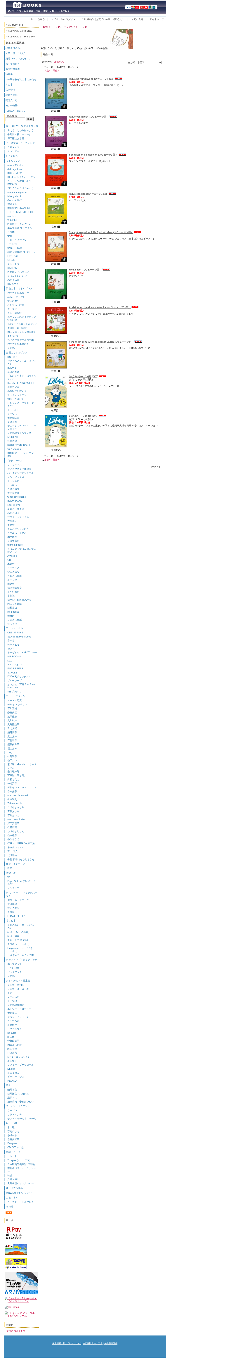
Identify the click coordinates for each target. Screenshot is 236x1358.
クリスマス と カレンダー (21, 143)
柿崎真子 (12, 783)
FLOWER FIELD (16, 916)
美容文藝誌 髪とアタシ (19, 228)
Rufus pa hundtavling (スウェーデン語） (91, 78)
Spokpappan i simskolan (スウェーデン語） (93, 154)
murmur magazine (17, 192)
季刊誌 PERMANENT (18, 208)
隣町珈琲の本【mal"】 (19, 445)
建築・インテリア (15, 863)
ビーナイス (13, 567)
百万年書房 (13, 540)
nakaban (11, 1032)
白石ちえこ (13, 779)
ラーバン (12, 1110)
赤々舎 (11, 640)
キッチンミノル (15, 847)
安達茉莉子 (13, 422)
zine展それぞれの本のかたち (21, 79)
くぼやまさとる (15, 807)
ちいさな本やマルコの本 (20, 340)
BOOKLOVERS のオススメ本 (22, 126)
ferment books (15, 544)
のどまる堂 (13, 280)
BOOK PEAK (14, 500)
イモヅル (12, 414)
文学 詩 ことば (15, 53)
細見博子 (12, 732)
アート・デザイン (15, 696)
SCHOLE (12, 672)
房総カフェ (13, 386)
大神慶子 (12, 912)
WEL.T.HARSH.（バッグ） (20, 1192)
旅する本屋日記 (15, 42)
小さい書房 (13, 591)
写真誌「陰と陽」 (17, 775)
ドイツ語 (12, 1000)
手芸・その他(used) (17, 940)
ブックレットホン (17, 395)
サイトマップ (157, 19)
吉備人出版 (13, 488)
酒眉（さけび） (15, 398)
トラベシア (13, 410)
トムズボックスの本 (18, 528)
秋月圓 (11, 615)
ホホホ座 (12, 536)
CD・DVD (11, 1123)
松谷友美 (12, 827)
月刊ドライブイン (17, 240)
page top (155, 467)
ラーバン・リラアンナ (18, 1106)
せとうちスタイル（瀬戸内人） (21, 362)
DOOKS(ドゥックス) (18, 676)
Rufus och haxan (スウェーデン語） (89, 116)
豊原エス (12, 1097)
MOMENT (12, 437)
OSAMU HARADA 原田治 (21, 843)
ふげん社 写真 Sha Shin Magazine (21, 686)
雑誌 (9, 1175)
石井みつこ (13, 815)
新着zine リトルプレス (18, 58)
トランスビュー (15, 481)
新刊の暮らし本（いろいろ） (20, 927)
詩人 (8, 1085)
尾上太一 (12, 736)
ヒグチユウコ (14, 1029)
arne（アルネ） (16, 165)
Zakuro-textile (14, 803)
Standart (11, 260)
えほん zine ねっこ (17, 276)
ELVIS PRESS (15, 668)
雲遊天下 (12, 204)
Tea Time (12, 244)
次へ (48, 70)
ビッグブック (14, 972)
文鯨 (9, 236)
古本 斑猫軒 (14, 312)
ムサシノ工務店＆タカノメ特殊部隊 (21, 318)
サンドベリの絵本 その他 (21, 1118)
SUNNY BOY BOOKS (19, 599)
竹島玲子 (12, 756)
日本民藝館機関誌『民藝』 (23, 1164)
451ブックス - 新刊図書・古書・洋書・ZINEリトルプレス (38, 11)
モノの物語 (12, 105)
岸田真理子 (13, 823)
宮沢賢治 (10, 89)
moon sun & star (16, 819)
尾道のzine (13, 371)
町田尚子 (12, 1036)
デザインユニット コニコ (21, 787)
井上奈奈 (12, 1052)
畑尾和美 (12, 1089)
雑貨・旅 (11, 872)
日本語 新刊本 (15, 984)
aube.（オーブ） (16, 297)
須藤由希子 (13, 744)
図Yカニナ (13, 284)
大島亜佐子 (13, 724)
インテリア (13, 888)
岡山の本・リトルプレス (19, 288)
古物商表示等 (110, 1343)
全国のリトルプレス (17, 352)
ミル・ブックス (15, 476)
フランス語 (13, 996)
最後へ (56, 70)
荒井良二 (12, 1012)
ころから (12, 484)
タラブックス (14, 464)
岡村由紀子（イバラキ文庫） (20, 454)
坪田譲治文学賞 (15, 138)
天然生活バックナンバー (20, 1183)
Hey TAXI (12, 256)
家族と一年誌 (14, 248)
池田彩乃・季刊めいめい (20, 1101)
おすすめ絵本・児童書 (18, 980)
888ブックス (14, 691)
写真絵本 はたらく (15, 110)
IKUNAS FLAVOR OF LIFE (22, 383)
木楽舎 (11, 563)
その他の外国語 (15, 1005)
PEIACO (12, 1080)
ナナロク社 (13, 493)
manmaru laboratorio (18, 795)
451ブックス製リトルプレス (22, 324)
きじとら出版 (14, 575)
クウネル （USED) (18, 944)
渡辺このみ (13, 908)
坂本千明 (12, 1048)
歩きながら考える (17, 391)
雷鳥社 (11, 595)
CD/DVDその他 (15, 1147)
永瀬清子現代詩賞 (17, 328)
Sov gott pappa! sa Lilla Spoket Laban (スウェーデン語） (101, 232)
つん (9, 752)
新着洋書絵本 (13, 69)
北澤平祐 (12, 855)
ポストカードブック (18, 900)
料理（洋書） (14, 936)
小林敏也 (12, 1024)
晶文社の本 (13, 512)
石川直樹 (12, 708)
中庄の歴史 (13, 300)
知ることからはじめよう (20, 188)
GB (9, 560)
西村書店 (12, 607)
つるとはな (13, 571)
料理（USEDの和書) (18, 932)
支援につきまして (16, 1331)
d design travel (15, 169)
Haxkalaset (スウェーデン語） (85, 269)
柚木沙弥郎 (12, 95)
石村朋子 (12, 740)
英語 (11, 993)
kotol (10, 660)
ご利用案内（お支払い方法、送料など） (103, 19)
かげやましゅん (15, 831)
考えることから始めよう (20, 130)
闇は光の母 (12, 100)
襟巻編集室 (13, 418)
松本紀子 (12, 835)
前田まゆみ (13, 1072)
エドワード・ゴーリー (19, 1008)
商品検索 (12, 116)
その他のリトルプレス (19, 433)
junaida (11, 1068)
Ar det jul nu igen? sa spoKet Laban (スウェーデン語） (100, 307)
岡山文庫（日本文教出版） (21, 331)
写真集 (9, 74)
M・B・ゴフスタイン (18, 1056)
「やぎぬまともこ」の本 (20, 955)
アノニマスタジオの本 (19, 469)
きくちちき (13, 1020)
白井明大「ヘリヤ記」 (19, 272)
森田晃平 (12, 309)
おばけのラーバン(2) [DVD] (83, 376)
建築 (9, 868)
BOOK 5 (11, 367)
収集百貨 (12, 441)
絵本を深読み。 (14, 48)
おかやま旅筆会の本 (18, 343)
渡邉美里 (12, 904)
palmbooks (13, 611)
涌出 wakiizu (14, 449)
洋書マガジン (14, 1179)
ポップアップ (14, 964)
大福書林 (12, 520)
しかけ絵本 (13, 968)
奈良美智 (12, 712)
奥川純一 (12, 720)
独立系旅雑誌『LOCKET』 (21, 252)
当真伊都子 (13, 1139)
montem (11, 216)
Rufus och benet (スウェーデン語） (88, 193)
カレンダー (13, 151)
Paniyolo (12, 1143)
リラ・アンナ (14, 1114)
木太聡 (11, 1127)
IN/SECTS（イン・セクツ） (22, 177)
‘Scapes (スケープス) (18, 1160)
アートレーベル (14, 628)
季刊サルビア (14, 173)
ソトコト (12, 1156)
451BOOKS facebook (21, 36)
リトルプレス (13, 160)
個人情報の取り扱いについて (66, 1343)
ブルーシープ (14, 680)
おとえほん (12, 155)
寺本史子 (12, 791)
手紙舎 (11, 524)
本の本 (9, 84)
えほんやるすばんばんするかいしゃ (21, 550)
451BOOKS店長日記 (19, 31)
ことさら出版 (14, 619)
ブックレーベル (14, 460)
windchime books (16, 496)
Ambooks (12, 555)
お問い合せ (137, 19)
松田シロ (12, 760)
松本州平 (12, 1060)
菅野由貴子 (13, 1040)
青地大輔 (12, 728)
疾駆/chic (12, 220)
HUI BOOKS (14, 656)
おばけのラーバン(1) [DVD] (83, 416)
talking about (14, 196)
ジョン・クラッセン (18, 1017)
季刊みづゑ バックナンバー (21, 1170)
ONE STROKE (15, 632)
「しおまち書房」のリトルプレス (21, 377)
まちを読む (13, 336)
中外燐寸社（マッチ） (19, 134)
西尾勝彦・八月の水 (18, 1093)
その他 (11, 348)
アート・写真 (14, 700)
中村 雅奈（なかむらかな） (22, 859)
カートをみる (37, 19)
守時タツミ (13, 1131)
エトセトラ (13, 264)
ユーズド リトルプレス (20, 1202)
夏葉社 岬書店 (15, 508)
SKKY (10, 648)
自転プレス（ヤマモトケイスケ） (21, 404)
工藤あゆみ (13, 811)
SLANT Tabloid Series (19, 636)
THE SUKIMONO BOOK (20, 212)
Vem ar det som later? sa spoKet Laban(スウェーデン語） (101, 341)
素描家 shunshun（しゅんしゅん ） (22, 766)
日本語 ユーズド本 (18, 989)
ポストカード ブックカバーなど (21, 894)
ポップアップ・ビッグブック (21, 959)
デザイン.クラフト (17, 704)
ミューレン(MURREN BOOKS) (18, 183)
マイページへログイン (63, 19)
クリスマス (13, 147)
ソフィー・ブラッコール (20, 1064)
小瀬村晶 (12, 1135)
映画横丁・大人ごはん (19, 224)
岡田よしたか (14, 1044)
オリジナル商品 (14, 1188)
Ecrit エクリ (13, 505)
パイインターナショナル (20, 472)
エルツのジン (14, 664)
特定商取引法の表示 (93, 1343)
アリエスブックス (17, 532)
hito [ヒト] (12, 356)
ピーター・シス (15, 1076)
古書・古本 (12, 1197)
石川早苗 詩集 (15, 305)
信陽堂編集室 (14, 587)
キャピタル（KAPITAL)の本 (22, 652)
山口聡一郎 (13, 771)
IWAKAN (12, 268)
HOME (45, 27)
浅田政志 (12, 716)
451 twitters (15, 25)
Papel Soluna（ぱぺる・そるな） (21, 883)
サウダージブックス (18, 517)
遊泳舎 (11, 583)
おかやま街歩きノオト (19, 293)
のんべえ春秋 (14, 200)
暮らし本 (11, 920)
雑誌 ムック (13, 1152)
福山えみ (12, 748)
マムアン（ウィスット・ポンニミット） (21, 427)
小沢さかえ (13, 839)
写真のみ (59, 62)
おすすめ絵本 (13, 63)
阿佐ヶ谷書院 (14, 603)
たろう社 (12, 623)
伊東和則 (12, 799)
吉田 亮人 (12, 851)
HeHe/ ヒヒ (13, 644)
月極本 (11, 232)
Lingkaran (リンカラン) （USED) (19, 950)
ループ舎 (12, 579)
